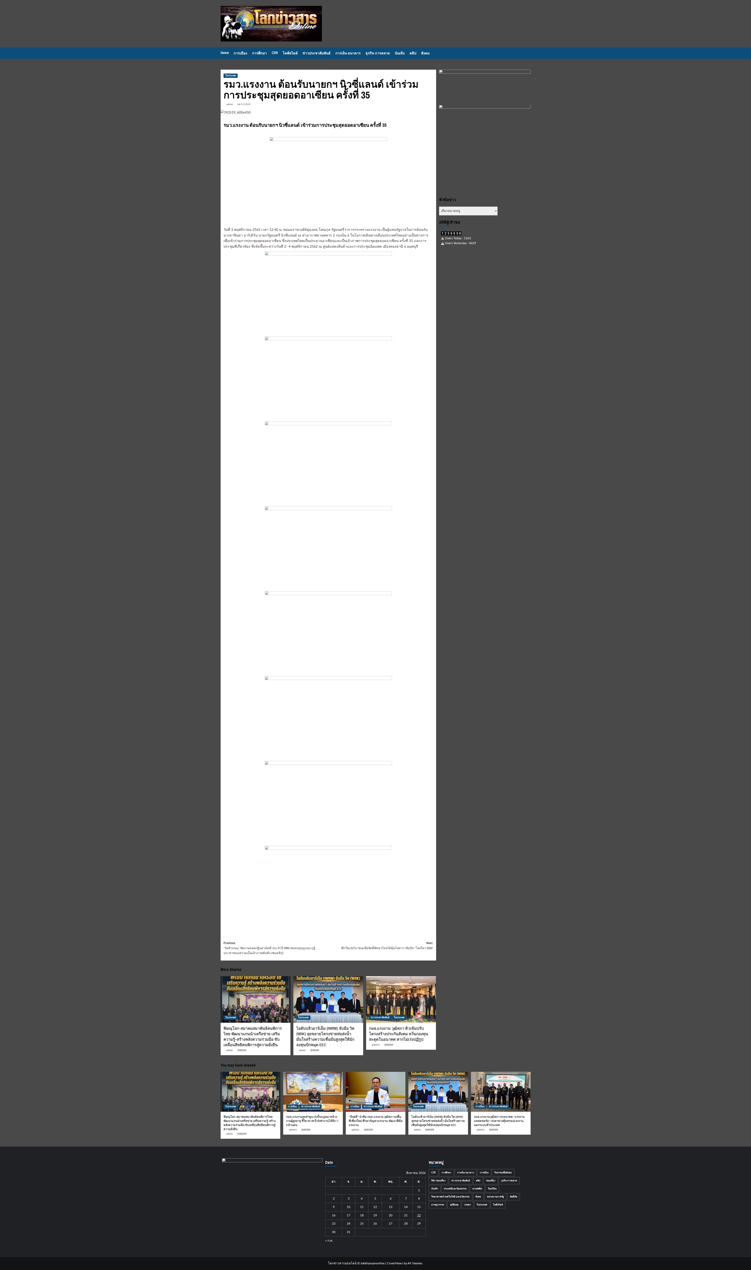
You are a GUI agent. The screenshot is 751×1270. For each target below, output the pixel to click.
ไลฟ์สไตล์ (290, 53)
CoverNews (395, 1263)
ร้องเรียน (492, 1188)
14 (406, 1207)
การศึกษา (259, 53)
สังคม (425, 53)
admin (229, 104)
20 (390, 1215)
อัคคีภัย (513, 1196)
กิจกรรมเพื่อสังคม (503, 1172)
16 (333, 1215)
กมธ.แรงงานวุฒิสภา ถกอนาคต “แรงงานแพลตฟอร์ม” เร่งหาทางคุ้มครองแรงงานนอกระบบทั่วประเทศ (499, 1121)
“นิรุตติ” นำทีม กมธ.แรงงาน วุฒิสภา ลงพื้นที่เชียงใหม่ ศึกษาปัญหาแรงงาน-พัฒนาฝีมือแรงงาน (375, 1121)
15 (419, 1207)
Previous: (269, 948)
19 (375, 1215)
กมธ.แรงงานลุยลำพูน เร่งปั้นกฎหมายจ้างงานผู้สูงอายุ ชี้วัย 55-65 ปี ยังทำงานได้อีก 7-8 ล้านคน (312, 1121)
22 (419, 1215)
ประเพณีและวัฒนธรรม (455, 1188)
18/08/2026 (493, 1129)
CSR (275, 52)
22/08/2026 (241, 1050)
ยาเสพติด (477, 1188)
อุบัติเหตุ (454, 1204)
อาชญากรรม (437, 1204)
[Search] (528, 53)
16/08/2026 (388, 1044)
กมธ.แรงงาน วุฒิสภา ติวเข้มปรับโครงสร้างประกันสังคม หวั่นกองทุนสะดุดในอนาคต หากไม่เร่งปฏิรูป (398, 1034)
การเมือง (240, 53)
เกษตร (467, 1204)
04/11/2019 (243, 104)
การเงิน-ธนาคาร (348, 53)
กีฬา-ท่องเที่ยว (438, 1180)
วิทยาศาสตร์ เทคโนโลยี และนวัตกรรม (450, 1196)
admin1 (376, 1044)
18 (362, 1215)
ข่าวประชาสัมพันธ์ (317, 53)
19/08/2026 (314, 1050)
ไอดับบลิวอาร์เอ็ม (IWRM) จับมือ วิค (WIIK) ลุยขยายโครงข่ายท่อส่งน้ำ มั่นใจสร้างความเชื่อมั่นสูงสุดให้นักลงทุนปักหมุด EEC (325, 1036)
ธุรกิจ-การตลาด (378, 53)
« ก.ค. (329, 1240)
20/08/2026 (305, 1129)
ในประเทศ (230, 75)
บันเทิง (400, 53)
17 (348, 1215)
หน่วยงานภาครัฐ (495, 1196)
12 (375, 1207)
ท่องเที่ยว (490, 1180)
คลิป (413, 53)
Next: (387, 945)
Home (225, 52)
